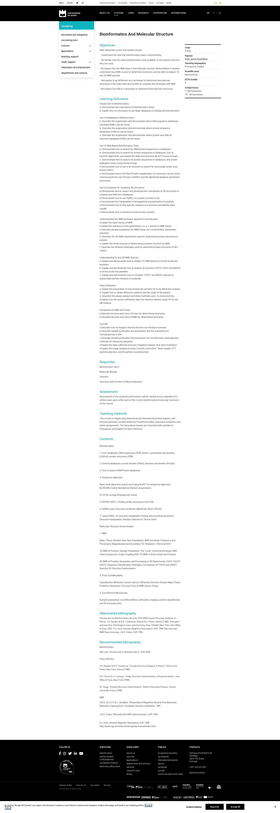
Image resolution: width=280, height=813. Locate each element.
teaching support (69, 56)
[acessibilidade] (208, 13)
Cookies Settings (194, 807)
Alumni (151, 3)
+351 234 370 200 (197, 767)
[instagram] (82, 2)
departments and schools (74, 73)
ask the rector (106, 753)
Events (70, 3)
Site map (107, 785)
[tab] (76, 34)
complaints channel (109, 763)
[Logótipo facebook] (60, 754)
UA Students (122, 3)
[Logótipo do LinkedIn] (75, 754)
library (129, 774)
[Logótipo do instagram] (64, 754)
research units (133, 770)
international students (168, 760)
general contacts (197, 772)
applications (67, 51)
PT (214, 13)
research (143, 13)
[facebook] (77, 2)
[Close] (275, 807)
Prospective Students (108, 3)
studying (119, 13)
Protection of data (65, 785)
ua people (162, 767)
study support (68, 62)
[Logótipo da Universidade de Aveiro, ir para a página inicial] (69, 13)
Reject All (214, 807)
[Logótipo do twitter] (70, 754)
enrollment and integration (74, 34)
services (130, 767)
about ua (105, 13)
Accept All (235, 807)
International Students (138, 3)
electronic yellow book (110, 766)
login (216, 3)
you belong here (69, 40)
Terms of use (81, 785)
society (161, 770)
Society (169, 3)
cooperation (160, 13)
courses (65, 45)
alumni (161, 763)
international (178, 13)
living (131, 13)
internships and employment (75, 67)
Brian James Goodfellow (196, 59)
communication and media (170, 774)
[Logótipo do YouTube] (81, 754)
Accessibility (94, 785)
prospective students (167, 753)
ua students (163, 756)
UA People (160, 3)
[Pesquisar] (220, 13)
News (61, 3)
